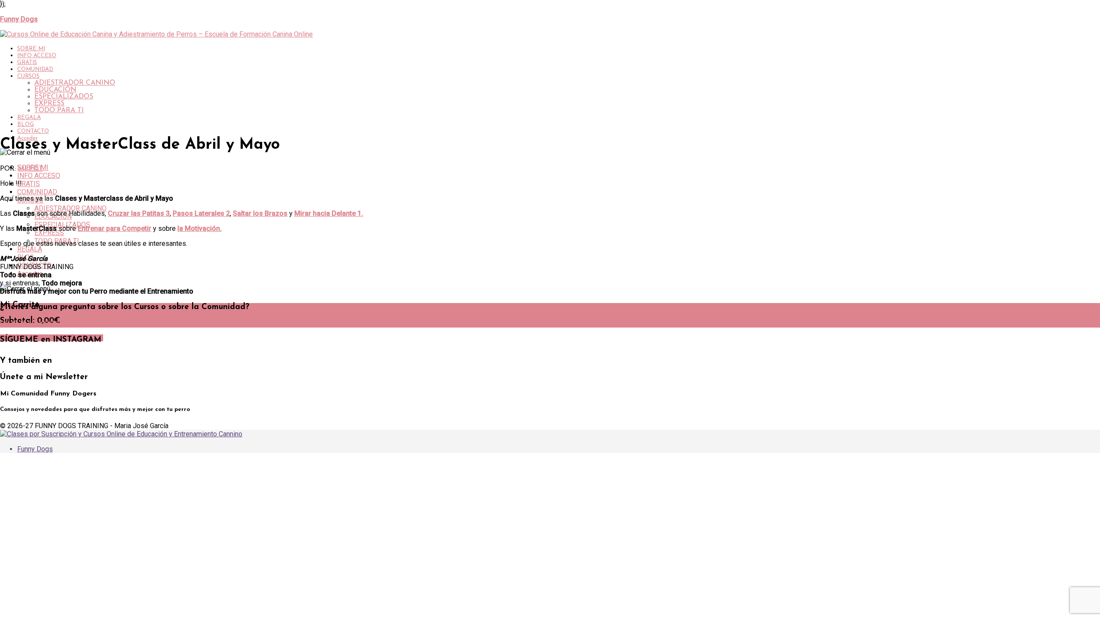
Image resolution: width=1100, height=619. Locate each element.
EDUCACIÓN (55, 89)
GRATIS (27, 62)
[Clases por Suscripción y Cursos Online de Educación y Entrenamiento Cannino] (121, 434)
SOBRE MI (31, 49)
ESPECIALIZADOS (63, 96)
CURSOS (28, 76)
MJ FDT (30, 168)
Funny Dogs (35, 449)
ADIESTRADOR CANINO (74, 83)
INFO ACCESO (36, 55)
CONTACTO (33, 131)
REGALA (29, 117)
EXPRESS (49, 103)
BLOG (25, 124)
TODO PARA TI (59, 110)
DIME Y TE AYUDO (31, 324)
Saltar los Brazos (260, 213)
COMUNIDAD (35, 69)
